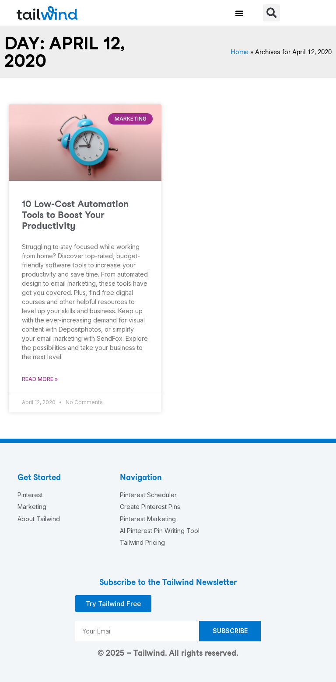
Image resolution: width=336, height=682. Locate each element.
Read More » (40, 379)
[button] (239, 13)
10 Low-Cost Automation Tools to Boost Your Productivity (75, 214)
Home (239, 52)
